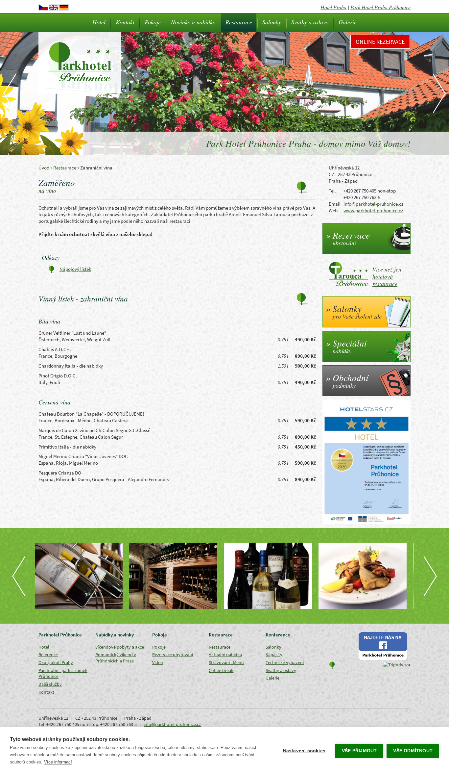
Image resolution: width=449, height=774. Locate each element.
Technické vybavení (285, 662)
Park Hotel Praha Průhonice (380, 7)
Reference (48, 655)
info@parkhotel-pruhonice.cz (373, 204)
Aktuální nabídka (225, 655)
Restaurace (238, 22)
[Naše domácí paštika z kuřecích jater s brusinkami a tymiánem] (366, 576)
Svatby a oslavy (309, 22)
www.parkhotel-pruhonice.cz (373, 210)
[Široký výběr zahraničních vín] (177, 576)
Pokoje (153, 22)
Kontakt (125, 22)
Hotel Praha (333, 7)
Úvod (43, 168)
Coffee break (221, 670)
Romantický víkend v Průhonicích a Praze (115, 658)
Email (335, 204)
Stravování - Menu (226, 662)
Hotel (99, 22)
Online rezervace (380, 41)
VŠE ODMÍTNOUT (413, 750)
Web (333, 210)
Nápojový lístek (75, 269)
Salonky (271, 22)
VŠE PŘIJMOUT (359, 750)
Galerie (348, 22)
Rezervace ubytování (172, 655)
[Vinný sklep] (82, 576)
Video (157, 662)
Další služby (50, 684)
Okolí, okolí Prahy (55, 662)
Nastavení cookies (304, 750)
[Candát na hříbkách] (272, 576)
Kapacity (274, 655)
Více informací (58, 762)
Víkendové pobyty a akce (119, 647)
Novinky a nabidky (193, 22)
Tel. (332, 191)
